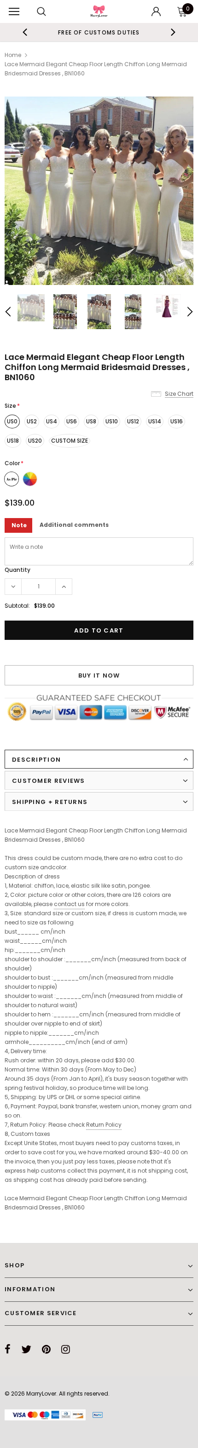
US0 (12, 421)
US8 (91, 421)
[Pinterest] (46, 1349)
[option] (99, 191)
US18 (13, 441)
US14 (154, 421)
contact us (69, 904)
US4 (51, 421)
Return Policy (104, 1125)
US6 (71, 421)
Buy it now (99, 675)
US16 (176, 421)
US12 (133, 421)
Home (13, 55)
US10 (111, 421)
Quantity (17, 570)
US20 (35, 441)
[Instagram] (65, 1349)
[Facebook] (8, 1349)
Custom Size (69, 441)
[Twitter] (26, 1349)
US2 (32, 421)
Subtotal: (17, 606)
